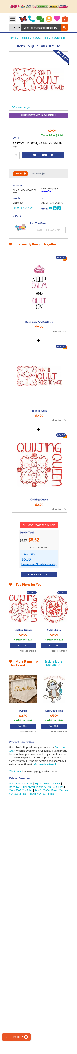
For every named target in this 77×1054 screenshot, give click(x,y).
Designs (24, 37)
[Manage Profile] (49, 19)
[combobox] (41, 27)
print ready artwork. (45, 764)
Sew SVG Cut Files (46, 790)
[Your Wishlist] (57, 19)
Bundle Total (27, 532)
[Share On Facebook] (54, 208)
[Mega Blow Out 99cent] (38, 7)
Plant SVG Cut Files (21, 783)
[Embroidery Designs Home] (23, 18)
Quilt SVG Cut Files (21, 790)
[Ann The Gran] (20, 227)
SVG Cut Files (40, 37)
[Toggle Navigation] (12, 19)
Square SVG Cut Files (48, 783)
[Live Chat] (40, 18)
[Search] (64, 27)
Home (12, 37)
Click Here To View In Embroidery (38, 115)
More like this (59, 331)
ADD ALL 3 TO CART (39, 574)
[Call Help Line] (31, 19)
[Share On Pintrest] (59, 208)
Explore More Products (53, 663)
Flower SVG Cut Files (41, 793)
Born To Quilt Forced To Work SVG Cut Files (36, 786)
